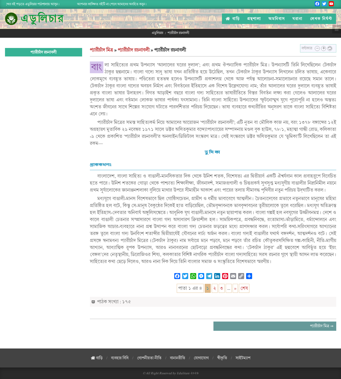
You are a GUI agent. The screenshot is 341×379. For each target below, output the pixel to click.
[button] (317, 48)
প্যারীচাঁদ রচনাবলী (134, 49)
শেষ (244, 288)
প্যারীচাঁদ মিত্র (101, 49)
